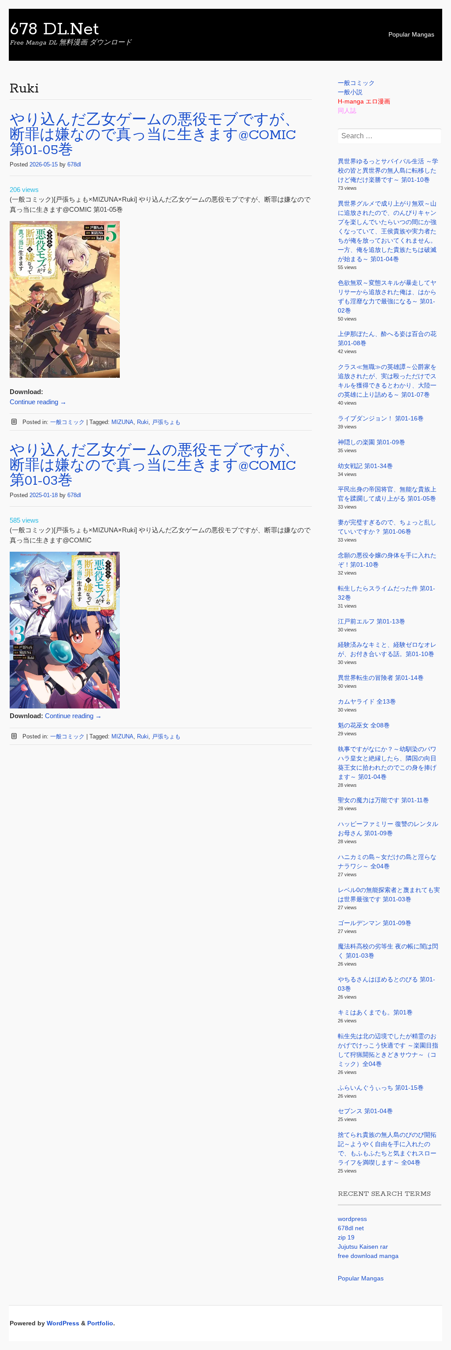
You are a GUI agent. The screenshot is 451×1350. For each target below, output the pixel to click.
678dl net (351, 1228)
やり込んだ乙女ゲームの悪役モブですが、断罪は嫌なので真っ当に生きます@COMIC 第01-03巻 (154, 466)
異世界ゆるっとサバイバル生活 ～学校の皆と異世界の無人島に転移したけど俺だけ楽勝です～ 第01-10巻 (388, 170)
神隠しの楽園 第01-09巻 (371, 442)
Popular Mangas (411, 34)
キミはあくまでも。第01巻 (375, 1012)
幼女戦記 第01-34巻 (365, 465)
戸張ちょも (166, 422)
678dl (74, 164)
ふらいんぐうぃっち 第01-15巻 (381, 1087)
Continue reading (38, 402)
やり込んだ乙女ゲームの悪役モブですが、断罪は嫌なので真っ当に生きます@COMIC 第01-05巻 (154, 135)
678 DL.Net (54, 29)
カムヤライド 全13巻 (367, 701)
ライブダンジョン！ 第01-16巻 (381, 418)
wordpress (352, 1218)
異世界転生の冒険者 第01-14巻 (381, 677)
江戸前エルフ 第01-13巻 (371, 621)
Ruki (142, 422)
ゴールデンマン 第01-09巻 (374, 922)
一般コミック (67, 422)
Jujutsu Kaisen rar (363, 1246)
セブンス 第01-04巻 (365, 1110)
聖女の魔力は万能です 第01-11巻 (383, 800)
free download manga (368, 1255)
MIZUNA (122, 422)
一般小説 (350, 92)
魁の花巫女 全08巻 (364, 725)
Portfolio (100, 1323)
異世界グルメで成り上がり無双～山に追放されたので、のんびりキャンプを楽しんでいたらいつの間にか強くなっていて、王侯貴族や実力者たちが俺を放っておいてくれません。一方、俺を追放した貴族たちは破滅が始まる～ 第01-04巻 (387, 231)
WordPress (63, 1323)
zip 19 (346, 1237)
